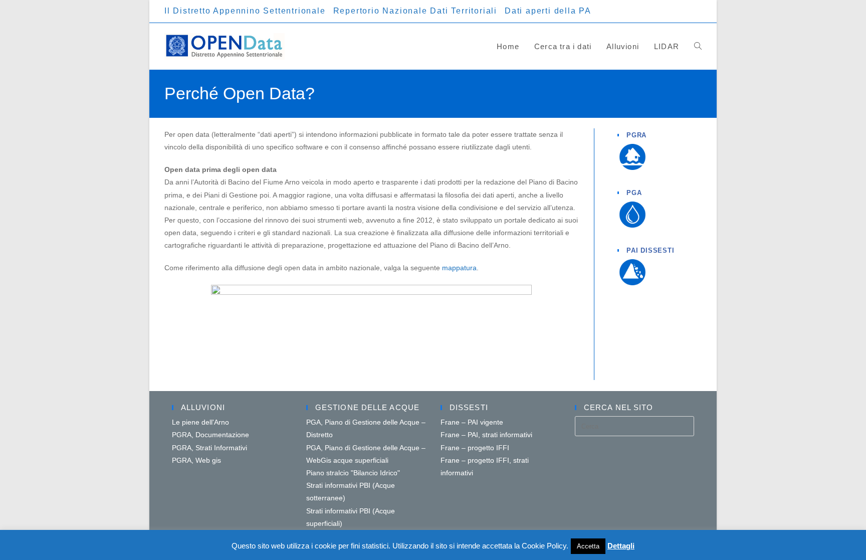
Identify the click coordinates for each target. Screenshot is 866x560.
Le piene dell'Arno (200, 422)
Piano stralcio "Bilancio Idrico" (353, 473)
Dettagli (620, 545)
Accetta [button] (588, 546)
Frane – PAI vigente (472, 422)
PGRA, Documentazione (210, 435)
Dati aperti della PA (548, 11)
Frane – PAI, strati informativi (486, 435)
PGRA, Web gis (196, 460)
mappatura (459, 268)
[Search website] (698, 46)
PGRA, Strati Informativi (209, 448)
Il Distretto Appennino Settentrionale (245, 11)
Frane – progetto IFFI (475, 448)
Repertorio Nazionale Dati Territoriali (415, 11)
